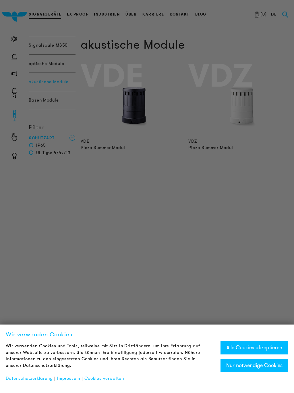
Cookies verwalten (104, 378)
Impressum (68, 378)
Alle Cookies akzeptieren (254, 347)
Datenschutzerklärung (29, 378)
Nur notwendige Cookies (254, 365)
